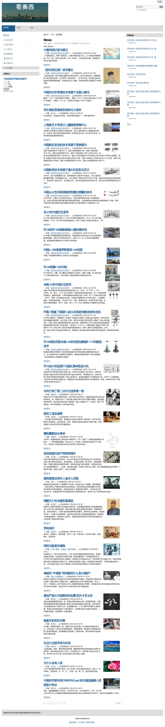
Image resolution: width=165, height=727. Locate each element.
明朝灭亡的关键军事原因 (58, 501)
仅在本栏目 (142, 10)
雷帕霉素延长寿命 (54, 433)
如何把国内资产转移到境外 (60, 453)
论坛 (32, 27)
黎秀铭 (53, 599)
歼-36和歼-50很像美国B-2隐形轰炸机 (65, 230)
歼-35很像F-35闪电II (55, 267)
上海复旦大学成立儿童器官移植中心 (65, 125)
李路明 (53, 437)
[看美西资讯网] (25, 12)
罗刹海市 (49, 528)
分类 (18, 27)
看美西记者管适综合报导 (60, 53)
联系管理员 (90, 722)
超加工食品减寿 (53, 413)
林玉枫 (53, 457)
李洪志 (53, 666)
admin (50, 43)
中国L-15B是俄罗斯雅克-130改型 (63, 250)
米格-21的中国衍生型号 (57, 284)
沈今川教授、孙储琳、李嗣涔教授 (63, 549)
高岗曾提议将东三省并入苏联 (61, 478)
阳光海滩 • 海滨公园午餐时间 (138, 84)
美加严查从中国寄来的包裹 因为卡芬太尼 (68, 595)
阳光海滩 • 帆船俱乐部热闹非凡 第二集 (141, 50)
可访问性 (81, 722)
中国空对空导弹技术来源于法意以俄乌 (66, 92)
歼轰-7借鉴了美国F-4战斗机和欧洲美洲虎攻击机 (72, 312)
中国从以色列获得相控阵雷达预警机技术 (68, 192)
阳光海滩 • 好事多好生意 (136, 75)
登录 (160, 2)
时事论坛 (130, 35)
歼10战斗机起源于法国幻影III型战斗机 (66, 366)
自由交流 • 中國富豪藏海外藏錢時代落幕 (142, 67)
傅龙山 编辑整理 (57, 577)
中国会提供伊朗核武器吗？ (15, 78)
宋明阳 (53, 417)
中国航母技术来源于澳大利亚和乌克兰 (66, 170)
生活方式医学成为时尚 (57, 643)
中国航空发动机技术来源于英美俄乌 (65, 145)
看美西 (6, 27)
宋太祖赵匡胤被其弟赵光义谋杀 (62, 110)
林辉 (52, 482)
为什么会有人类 (53, 663)
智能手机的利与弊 (54, 620)
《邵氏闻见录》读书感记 (58, 70)
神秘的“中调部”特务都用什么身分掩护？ (68, 573)
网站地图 (72, 722)
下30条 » (118, 703)
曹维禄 (53, 394)
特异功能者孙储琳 (54, 546)
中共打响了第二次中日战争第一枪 (64, 391)
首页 (52, 35)
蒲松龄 (53, 532)
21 (64, 703)
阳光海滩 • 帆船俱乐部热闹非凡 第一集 (141, 58)
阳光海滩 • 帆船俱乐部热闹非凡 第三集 (141, 41)
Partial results (8, 91)
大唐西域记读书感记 (56, 50)
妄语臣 (53, 504)
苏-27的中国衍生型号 (56, 212)
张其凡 (53, 113)
